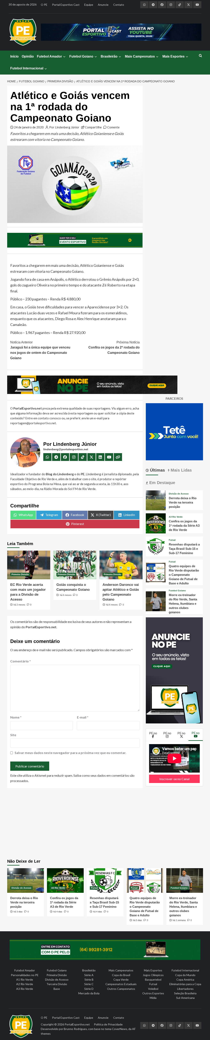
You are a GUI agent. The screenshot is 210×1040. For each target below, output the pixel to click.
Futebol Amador (49, 56)
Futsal (172, 540)
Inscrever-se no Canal (174, 779)
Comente (113, 127)
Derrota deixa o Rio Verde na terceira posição (182, 502)
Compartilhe (93, 127)
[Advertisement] (105, 824)
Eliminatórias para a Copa (185, 984)
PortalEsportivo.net (77, 1024)
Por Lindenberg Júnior (64, 127)
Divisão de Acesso (179, 494)
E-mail (82, 717)
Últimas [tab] (157, 470)
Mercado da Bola (88, 993)
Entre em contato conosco (43, 418)
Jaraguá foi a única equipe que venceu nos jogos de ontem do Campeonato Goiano (40, 350)
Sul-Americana (185, 997)
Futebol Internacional (26, 68)
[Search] (200, 55)
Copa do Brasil (121, 975)
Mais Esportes (173, 56)
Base (57, 988)
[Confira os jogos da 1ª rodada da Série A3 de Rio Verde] (156, 523)
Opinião (28, 56)
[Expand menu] (64, 56)
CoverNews (119, 1029)
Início (14, 56)
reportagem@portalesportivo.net (33, 423)
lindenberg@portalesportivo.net (65, 449)
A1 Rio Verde (24, 979)
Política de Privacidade (108, 1024)
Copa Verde (121, 979)
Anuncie (103, 4)
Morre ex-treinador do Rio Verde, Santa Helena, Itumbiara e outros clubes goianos (183, 603)
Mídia (153, 997)
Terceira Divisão (57, 984)
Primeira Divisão (20, 574)
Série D (89, 988)
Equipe (88, 4)
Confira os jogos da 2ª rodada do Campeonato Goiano (114, 347)
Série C (89, 984)
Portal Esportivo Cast (66, 4)
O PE (44, 4)
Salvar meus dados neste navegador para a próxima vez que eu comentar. (70, 753)
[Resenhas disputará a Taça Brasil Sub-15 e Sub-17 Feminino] (156, 546)
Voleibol (153, 988)
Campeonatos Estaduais (121, 984)
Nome (16, 717)
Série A (89, 975)
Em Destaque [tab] (161, 482)
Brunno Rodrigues (75, 1029)
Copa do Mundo (185, 975)
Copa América (185, 979)
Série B (89, 979)
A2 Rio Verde (24, 984)
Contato (118, 4)
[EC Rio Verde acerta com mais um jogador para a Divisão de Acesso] (28, 565)
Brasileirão (109, 56)
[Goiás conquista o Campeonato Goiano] (74, 565)
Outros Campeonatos (121, 988)
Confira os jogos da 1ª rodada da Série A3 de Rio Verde (184, 525)
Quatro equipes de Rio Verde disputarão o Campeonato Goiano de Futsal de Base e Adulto (184, 574)
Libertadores (185, 988)
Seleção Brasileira (185, 993)
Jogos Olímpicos (153, 975)
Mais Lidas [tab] (180, 470)
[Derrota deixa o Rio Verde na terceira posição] (156, 500)
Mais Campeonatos (140, 56)
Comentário (20, 661)
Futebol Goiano (81, 56)
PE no (153, 733)
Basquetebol (153, 979)
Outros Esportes (153, 993)
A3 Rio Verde (176, 517)
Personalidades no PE (25, 975)
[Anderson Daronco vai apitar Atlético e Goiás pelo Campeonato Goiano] (121, 565)
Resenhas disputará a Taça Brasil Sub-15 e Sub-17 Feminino (184, 549)
